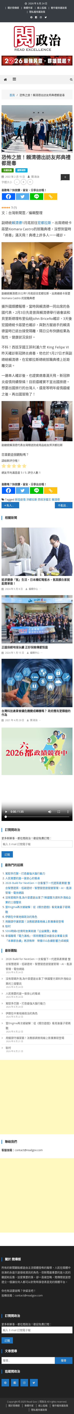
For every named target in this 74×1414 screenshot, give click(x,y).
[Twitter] (22, 196)
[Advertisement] (37, 1097)
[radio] (4, 466)
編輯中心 (33, 589)
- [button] (16, 181)
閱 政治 (35, 176)
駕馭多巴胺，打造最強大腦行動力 (25, 873)
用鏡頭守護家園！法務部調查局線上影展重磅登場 (34, 921)
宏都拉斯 (44, 222)
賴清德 (17, 222)
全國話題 (7, 170)
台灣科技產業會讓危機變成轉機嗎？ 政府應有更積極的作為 (36, 713)
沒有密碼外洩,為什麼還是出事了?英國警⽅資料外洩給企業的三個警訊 (38, 981)
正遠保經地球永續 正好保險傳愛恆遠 (25, 647)
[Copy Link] (50, 196)
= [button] (30, 181)
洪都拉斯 (31, 499)
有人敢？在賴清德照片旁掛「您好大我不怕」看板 (12, 505)
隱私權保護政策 (37, 12)
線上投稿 (41, 8)
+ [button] (23, 181)
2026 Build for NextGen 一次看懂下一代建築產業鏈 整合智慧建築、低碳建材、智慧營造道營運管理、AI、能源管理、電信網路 (38, 887)
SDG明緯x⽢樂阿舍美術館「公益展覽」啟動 (31, 931)
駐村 (8, 926)
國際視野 (21, 170)
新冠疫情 (20, 499)
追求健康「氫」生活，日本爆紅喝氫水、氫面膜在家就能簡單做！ (36, 581)
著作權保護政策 (59, 8)
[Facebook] (8, 196)
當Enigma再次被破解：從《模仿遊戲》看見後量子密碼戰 (38, 1025)
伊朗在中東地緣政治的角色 (21, 916)
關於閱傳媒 (13, 8)
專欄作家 (28, 8)
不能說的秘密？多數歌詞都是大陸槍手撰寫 (65, 505)
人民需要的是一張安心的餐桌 (22, 878)
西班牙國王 (44, 499)
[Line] (36, 196)
